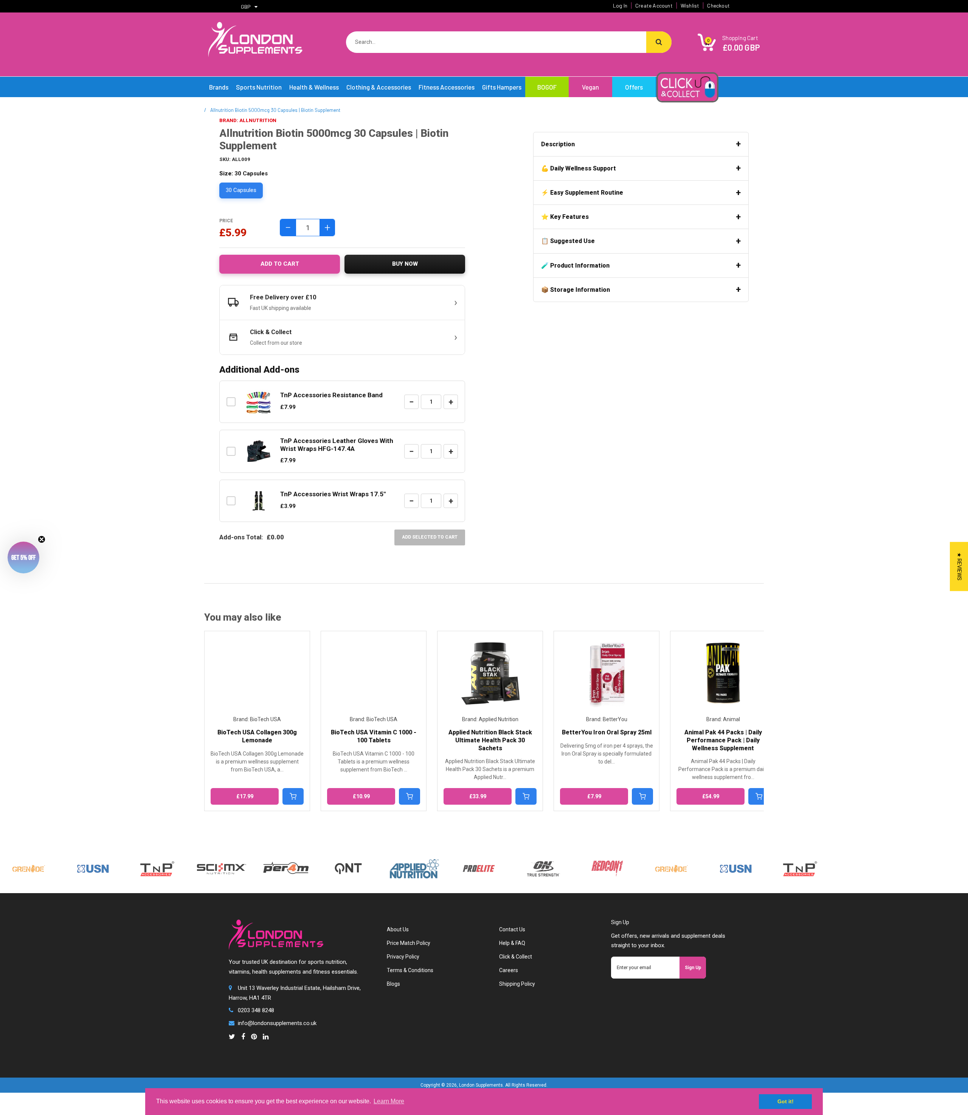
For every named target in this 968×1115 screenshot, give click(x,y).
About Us (398, 929)
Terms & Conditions (410, 970)
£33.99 (361, 796)
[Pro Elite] (451, 864)
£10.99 (244, 796)
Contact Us (512, 929)
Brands (218, 87)
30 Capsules (241, 190)
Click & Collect (515, 957)
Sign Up (693, 967)
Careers (508, 970)
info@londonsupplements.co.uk (277, 1023)
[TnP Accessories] (129, 864)
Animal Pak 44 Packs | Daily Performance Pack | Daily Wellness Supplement (606, 740)
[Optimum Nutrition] (515, 864)
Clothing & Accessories (378, 87)
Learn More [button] (389, 1101)
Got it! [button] (785, 1101)
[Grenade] (644, 864)
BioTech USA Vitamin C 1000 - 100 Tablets (257, 736)
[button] (23, 557)
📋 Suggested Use (568, 241)
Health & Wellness (314, 87)
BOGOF (547, 87)
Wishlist (690, 5)
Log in (620, 5)
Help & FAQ (512, 943)
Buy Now (405, 263)
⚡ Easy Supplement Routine (582, 192)
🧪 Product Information (575, 265)
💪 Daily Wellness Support (578, 168)
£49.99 (710, 796)
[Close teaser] (41, 539)
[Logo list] (194, 867)
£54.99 (594, 796)
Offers (634, 87)
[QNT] (321, 858)
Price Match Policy (408, 943)
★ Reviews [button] (959, 567)
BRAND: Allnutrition (247, 120)
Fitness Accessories (447, 87)
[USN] (65, 864)
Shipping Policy (517, 984)
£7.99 (478, 796)
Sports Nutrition (259, 87)
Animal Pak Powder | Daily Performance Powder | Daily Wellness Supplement (723, 740)
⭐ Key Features (565, 216)
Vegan (590, 87)
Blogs (393, 984)
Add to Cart (280, 263)
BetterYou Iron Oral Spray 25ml (490, 732)
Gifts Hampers (501, 87)
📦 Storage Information (575, 289)
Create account (654, 5)
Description (558, 144)
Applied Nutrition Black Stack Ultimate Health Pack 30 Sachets (374, 740)
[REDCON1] (579, 864)
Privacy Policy (403, 957)
